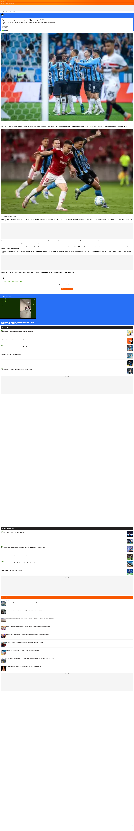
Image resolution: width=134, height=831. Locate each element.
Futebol (10, 11)
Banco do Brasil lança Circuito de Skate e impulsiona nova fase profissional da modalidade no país (20, 562)
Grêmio (14, 11)
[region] (67, 828)
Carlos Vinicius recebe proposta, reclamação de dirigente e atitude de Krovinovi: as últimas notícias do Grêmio (23, 547)
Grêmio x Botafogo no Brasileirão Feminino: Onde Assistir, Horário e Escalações (17, 331)
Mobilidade (8, 616)
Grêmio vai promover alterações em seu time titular (11, 570)
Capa (2, 11)
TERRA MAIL (3, 3)
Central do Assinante (10, 3)
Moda (7, 665)
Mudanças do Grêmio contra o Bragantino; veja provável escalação (14, 555)
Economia (7, 600)
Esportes (6, 11)
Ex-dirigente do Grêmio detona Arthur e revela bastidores (12, 532)
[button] (1, 1)
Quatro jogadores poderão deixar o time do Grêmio (11, 354)
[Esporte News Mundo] (3, 278)
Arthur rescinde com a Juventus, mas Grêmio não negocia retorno (14, 361)
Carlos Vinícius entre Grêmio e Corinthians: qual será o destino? (14, 346)
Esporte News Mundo (15, 281)
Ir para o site (5, 1)
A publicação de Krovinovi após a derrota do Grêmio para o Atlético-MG (15, 539)
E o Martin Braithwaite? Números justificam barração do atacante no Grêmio (16, 369)
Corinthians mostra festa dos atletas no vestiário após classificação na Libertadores (17, 322)
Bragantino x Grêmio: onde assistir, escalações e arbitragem (13, 339)
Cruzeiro (38, 240)
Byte (6, 608)
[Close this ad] (133, 825)
